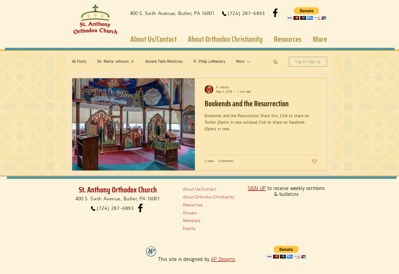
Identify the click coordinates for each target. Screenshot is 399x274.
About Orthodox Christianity (208, 197)
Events (189, 229)
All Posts (79, 62)
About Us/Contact (199, 189)
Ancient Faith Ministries (164, 62)
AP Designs (223, 259)
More (240, 62)
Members (192, 221)
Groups (190, 213)
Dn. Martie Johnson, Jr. (115, 62)
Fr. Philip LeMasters (209, 62)
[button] (307, 13)
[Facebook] (275, 12)
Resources (193, 205)
